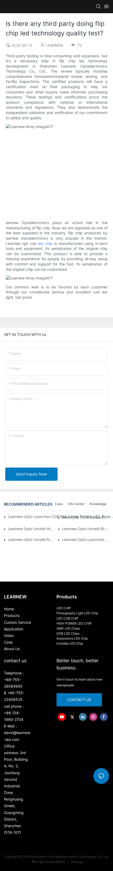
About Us (12, 648)
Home (9, 609)
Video (9, 635)
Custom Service (17, 622)
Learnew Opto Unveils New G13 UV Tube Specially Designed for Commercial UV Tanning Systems (31, 539)
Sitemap (76, 862)
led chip (45, 243)
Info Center (76, 504)
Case (59, 504)
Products (11, 615)
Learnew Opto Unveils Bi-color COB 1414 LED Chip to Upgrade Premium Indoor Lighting (85, 528)
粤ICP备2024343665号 (48, 862)
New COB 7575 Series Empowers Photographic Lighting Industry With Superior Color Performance (85, 517)
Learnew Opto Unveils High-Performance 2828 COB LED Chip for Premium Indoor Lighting (31, 528)
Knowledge (98, 504)
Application (13, 629)
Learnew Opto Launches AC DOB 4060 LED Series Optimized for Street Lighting (85, 539)
